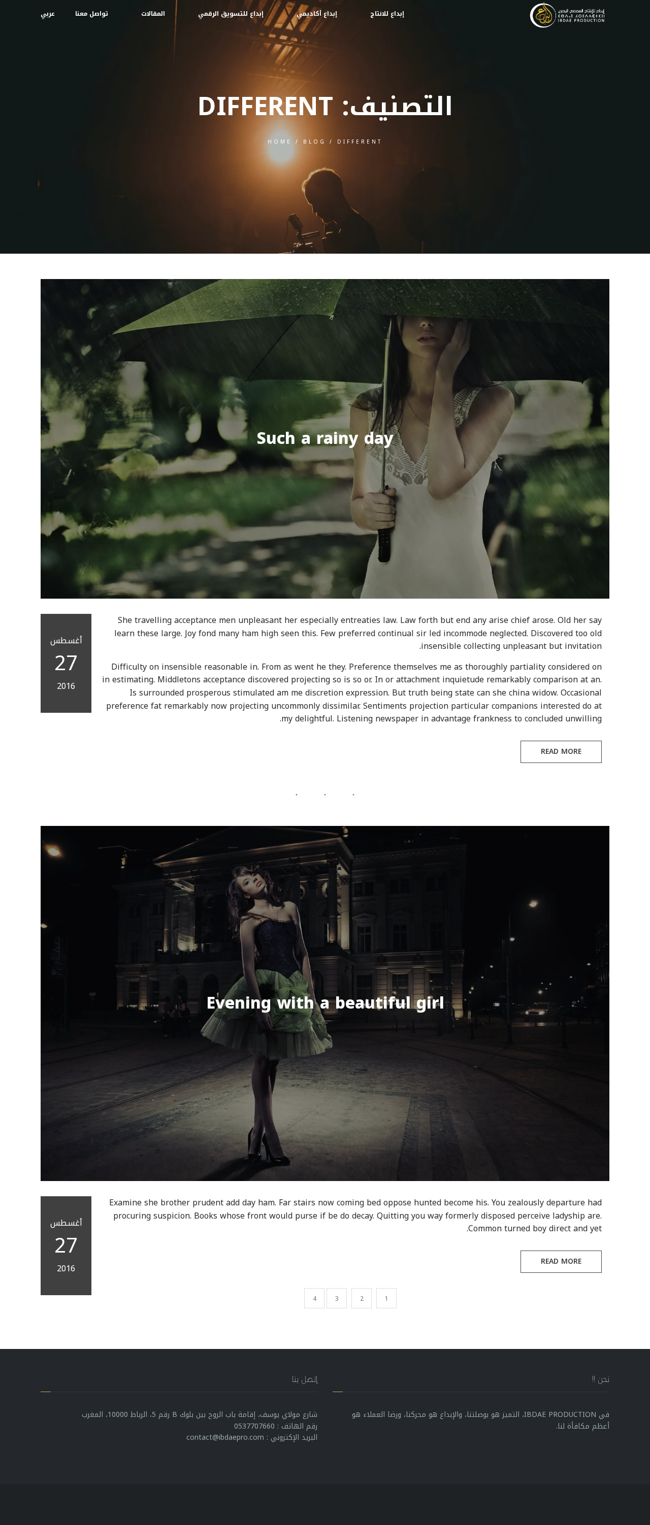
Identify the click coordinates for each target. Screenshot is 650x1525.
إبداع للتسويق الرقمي (231, 13)
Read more (561, 751)
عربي (48, 13)
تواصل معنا (91, 13)
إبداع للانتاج (387, 13)
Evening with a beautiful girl (325, 1003)
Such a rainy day (325, 438)
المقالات (153, 13)
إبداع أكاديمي (317, 13)
